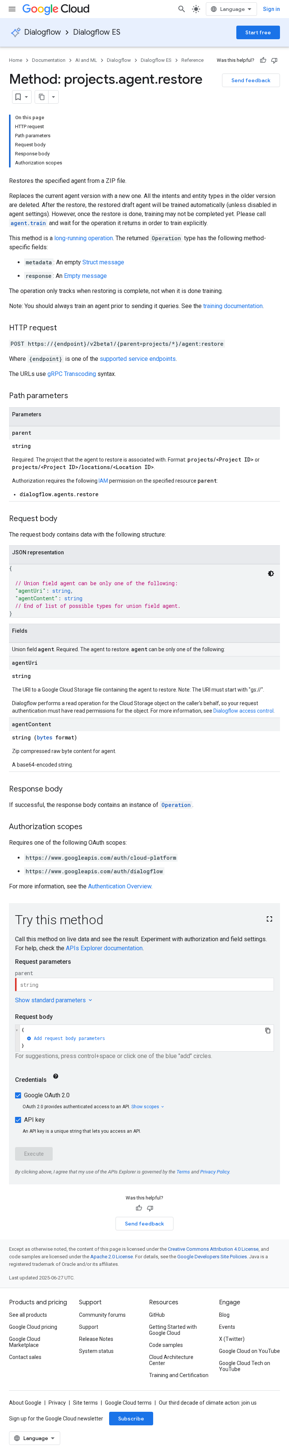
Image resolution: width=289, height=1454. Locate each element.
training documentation (233, 306)
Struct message (103, 262)
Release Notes (96, 1339)
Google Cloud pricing (33, 1327)
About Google (25, 1403)
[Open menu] (12, 9)
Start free (258, 32)
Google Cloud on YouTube (249, 1351)
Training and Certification (178, 1375)
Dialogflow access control (243, 711)
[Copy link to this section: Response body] (70, 789)
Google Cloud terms (128, 1403)
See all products (28, 1315)
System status (96, 1351)
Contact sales (25, 1357)
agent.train (28, 223)
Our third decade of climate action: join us (208, 1403)
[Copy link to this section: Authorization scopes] (89, 827)
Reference (192, 60)
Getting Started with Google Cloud (173, 1330)
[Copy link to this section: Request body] (64, 519)
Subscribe (131, 1418)
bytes (44, 737)
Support (88, 1327)
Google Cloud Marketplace (24, 1342)
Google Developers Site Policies (212, 1256)
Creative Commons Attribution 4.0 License (213, 1249)
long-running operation (83, 238)
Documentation (48, 60)
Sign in (271, 9)
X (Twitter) (232, 1339)
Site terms (85, 1403)
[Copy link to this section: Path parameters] (75, 396)
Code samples (166, 1345)
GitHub (157, 1315)
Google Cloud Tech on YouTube (244, 1366)
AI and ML (86, 60)
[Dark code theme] (271, 573)
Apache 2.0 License (111, 1256)
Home (15, 60)
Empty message (85, 275)
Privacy (57, 1403)
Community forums (102, 1315)
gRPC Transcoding (71, 373)
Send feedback (251, 80)
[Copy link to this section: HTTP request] (64, 328)
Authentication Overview (119, 886)
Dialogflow (42, 32)
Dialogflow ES (96, 32)
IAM (103, 481)
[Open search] (181, 9)
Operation (176, 804)
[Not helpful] (274, 60)
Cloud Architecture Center (171, 1360)
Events (227, 1327)
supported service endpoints (138, 358)
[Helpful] (263, 60)
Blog (224, 1315)
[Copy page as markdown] (42, 96)
